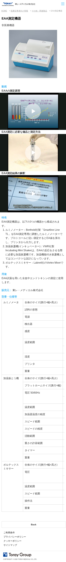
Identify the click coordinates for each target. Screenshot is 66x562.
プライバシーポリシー (15, 536)
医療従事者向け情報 (19, 11)
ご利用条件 (9, 532)
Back (33, 524)
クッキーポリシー (12, 541)
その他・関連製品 (39, 11)
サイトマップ (10, 545)
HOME (4, 11)
